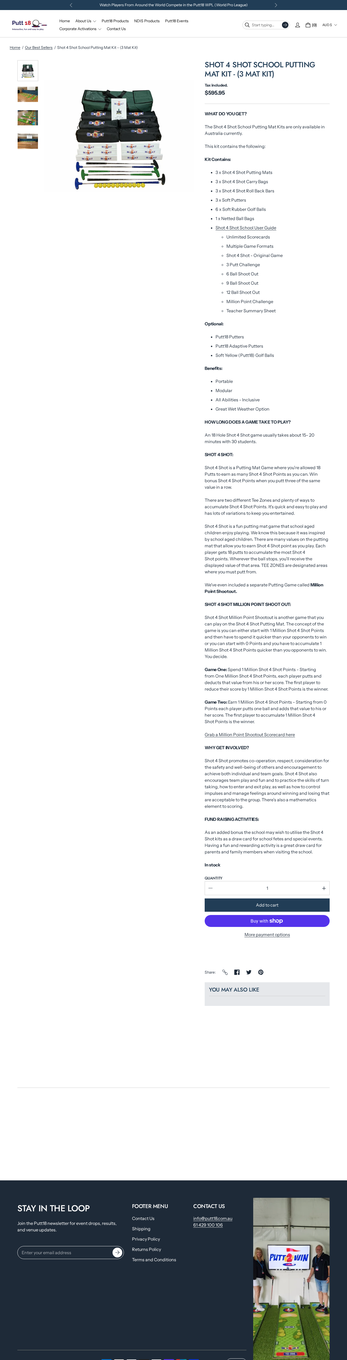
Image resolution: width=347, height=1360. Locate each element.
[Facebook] (237, 972)
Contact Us (143, 1218)
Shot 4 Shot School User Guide (246, 227)
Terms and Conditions (154, 1259)
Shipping (141, 1228)
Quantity (213, 878)
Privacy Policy (146, 1239)
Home (15, 47)
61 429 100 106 (208, 1225)
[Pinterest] (261, 972)
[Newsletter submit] (117, 1252)
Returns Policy (146, 1249)
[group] (27, 70)
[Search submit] (285, 25)
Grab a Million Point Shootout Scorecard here (250, 734)
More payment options (267, 934)
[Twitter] (249, 972)
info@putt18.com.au (212, 1218)
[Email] (225, 972)
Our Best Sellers (39, 47)
